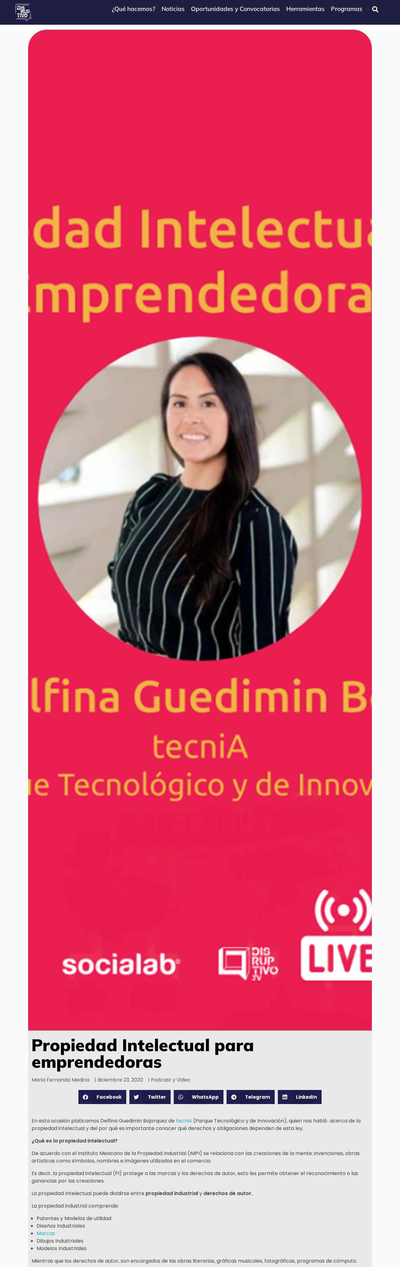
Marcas (46, 1233)
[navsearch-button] (375, 9)
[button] (102, 1097)
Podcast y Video (170, 1079)
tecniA (184, 1120)
